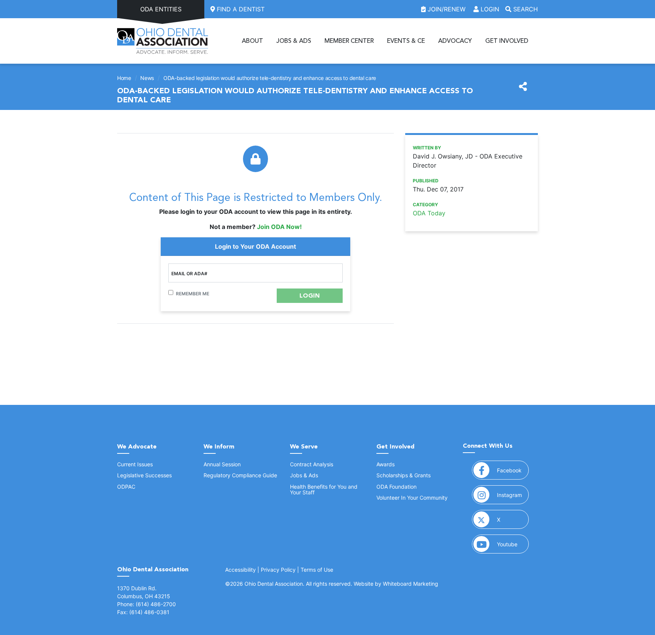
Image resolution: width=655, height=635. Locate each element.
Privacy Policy (278, 569)
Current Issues (135, 464)
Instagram (513, 494)
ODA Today (429, 213)
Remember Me (192, 293)
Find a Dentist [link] (240, 9)
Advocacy (455, 41)
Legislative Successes (144, 475)
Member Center (349, 41)
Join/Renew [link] (446, 9)
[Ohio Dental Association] (162, 41)
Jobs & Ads (293, 41)
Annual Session (222, 464)
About (252, 41)
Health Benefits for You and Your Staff (323, 489)
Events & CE (406, 41)
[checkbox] (170, 292)
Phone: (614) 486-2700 (146, 604)
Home (124, 78)
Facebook (513, 470)
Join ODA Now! (279, 226)
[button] (310, 295)
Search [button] (524, 9)
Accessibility (240, 569)
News (147, 78)
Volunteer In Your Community (412, 497)
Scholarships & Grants (403, 475)
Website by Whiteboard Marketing (396, 583)
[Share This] (523, 86)
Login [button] (489, 9)
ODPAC (126, 486)
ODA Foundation (396, 486)
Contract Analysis (311, 464)
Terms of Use (317, 569)
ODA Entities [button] (161, 9)
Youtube (513, 544)
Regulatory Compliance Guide (240, 475)
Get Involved (506, 41)
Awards (385, 464)
